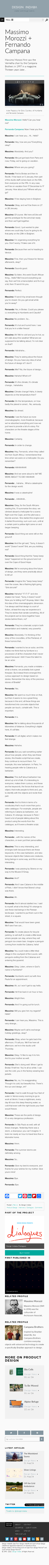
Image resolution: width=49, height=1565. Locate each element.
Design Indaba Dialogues (16, 1246)
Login (17, 1531)
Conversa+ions (12, 1291)
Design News (30, 1374)
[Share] (39, 1196)
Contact (27, 1524)
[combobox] (36, 19)
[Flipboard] (34, 1196)
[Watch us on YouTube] (24, 1539)
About (18, 1524)
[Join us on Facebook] (24, 1433)
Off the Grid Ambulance (29, 1485)
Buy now (25, 1252)
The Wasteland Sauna (31, 1455)
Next (38, 100)
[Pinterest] (25, 1196)
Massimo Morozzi (33, 1301)
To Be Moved (31, 1385)
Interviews (22, 1207)
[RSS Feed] (37, 1539)
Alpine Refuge (31, 1401)
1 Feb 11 (15, 1205)
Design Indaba (16, 1551)
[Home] (24, 7)
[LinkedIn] (29, 1196)
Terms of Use (20, 1534)
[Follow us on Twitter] (11, 1433)
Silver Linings (30, 1469)
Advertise (19, 1528)
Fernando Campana (14, 129)
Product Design (12, 1207)
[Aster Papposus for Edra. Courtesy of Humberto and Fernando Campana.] (24, 107)
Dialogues (30, 1207)
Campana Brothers (33, 1326)
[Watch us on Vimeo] (28, 1539)
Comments (38, 1207)
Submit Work (31, 1528)
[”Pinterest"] (37, 1433)
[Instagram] (20, 1539)
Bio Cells (28, 1369)
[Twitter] (20, 1196)
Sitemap (27, 1531)
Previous (11, 100)
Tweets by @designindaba (16, 1511)
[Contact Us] (42, 1539)
